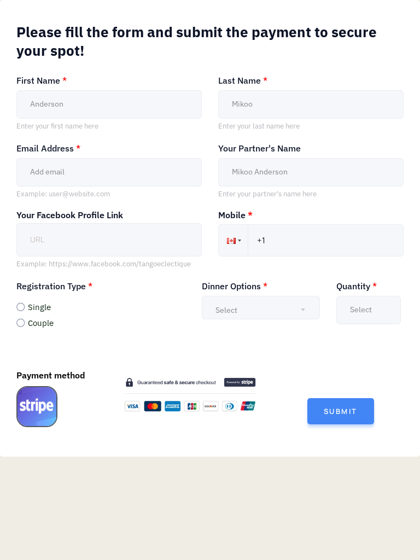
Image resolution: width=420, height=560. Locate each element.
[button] (233, 240)
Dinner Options (234, 286)
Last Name (242, 80)
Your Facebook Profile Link (69, 215)
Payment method (50, 376)
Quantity (356, 286)
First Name (41, 80)
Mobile (235, 215)
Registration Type (54, 286)
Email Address (48, 148)
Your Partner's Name (259, 148)
